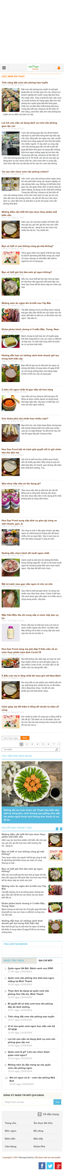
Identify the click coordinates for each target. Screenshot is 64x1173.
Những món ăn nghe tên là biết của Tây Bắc (26, 303)
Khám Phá (39, 1146)
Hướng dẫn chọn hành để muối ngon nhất (25, 553)
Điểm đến (10, 1138)
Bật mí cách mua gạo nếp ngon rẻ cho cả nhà (27, 584)
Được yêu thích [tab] (14, 960)
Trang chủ (10, 1123)
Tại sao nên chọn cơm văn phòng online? (25, 171)
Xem (24, 738)
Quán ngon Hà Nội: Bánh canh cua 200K (30, 968)
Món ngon (10, 1131)
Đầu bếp (38, 1138)
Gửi (57, 1102)
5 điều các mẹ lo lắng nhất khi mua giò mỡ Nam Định (31, 675)
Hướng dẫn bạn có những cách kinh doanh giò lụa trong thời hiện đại (22, 922)
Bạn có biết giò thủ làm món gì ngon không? (27, 272)
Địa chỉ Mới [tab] (45, 960)
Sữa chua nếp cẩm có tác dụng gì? (21, 483)
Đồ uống (38, 1131)
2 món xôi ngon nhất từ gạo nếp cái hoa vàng (27, 389)
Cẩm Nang (10, 1146)
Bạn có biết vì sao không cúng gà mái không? (27, 246)
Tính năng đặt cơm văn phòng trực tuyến (25, 82)
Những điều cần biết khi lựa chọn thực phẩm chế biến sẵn (23, 835)
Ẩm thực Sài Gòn (43, 1123)
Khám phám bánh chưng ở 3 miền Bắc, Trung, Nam (30, 329)
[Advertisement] (32, 32)
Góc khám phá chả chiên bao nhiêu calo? (25, 418)
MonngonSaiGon (26, 1157)
